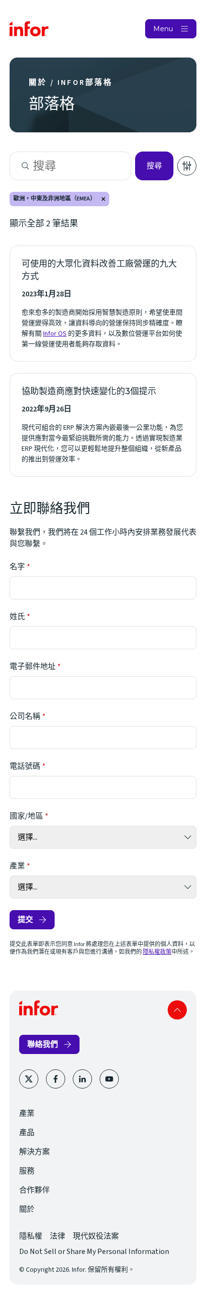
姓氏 (17, 616)
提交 (25, 919)
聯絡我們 (42, 1044)
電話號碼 (25, 766)
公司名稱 (25, 716)
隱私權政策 (157, 952)
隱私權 (30, 1236)
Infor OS (55, 334)
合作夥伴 (34, 1190)
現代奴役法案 (96, 1236)
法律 (57, 1236)
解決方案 (34, 1152)
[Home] (29, 28)
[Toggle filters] (186, 166)
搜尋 (154, 165)
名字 (17, 567)
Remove (103, 199)
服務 (26, 1171)
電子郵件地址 (33, 666)
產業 (17, 866)
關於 (26, 1209)
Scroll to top (177, 1009)
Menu (163, 28)
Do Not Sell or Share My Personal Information (94, 1251)
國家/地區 (26, 816)
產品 (26, 1132)
